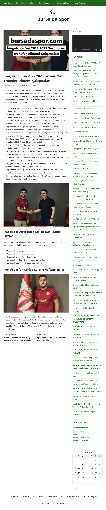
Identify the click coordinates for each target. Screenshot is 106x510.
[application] (87, 43)
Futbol (28, 85)
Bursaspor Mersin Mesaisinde (84, 127)
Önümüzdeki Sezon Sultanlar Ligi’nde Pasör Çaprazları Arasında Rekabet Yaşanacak (86, 227)
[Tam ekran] (100, 50)
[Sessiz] (96, 50)
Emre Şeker (29, 251)
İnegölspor (60, 242)
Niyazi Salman (27, 111)
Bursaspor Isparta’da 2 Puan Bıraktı (86, 118)
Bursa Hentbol (63, 3)
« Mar (74, 488)
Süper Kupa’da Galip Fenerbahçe (85, 136)
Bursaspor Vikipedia (80, 437)
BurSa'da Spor (53, 19)
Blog (23, 85)
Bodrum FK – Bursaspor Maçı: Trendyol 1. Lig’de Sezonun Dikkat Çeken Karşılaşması (86, 73)
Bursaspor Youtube (80, 428)
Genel (34, 85)
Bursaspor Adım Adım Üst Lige (84, 113)
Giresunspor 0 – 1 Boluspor (83, 168)
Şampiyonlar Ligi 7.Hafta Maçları (85, 148)
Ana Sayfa (8, 3)
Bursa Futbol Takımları (25, 3)
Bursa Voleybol (79, 3)
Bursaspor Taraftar (80, 440)
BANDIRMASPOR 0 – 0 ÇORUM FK (85, 219)
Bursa (74, 434)
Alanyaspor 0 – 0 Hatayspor (83, 265)
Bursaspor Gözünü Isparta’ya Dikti (86, 122)
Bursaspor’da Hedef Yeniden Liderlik (87, 109)
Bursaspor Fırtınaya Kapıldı (83, 132)
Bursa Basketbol (45, 3)
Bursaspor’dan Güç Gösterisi (83, 96)
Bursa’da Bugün (78, 431)
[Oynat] (75, 50)
